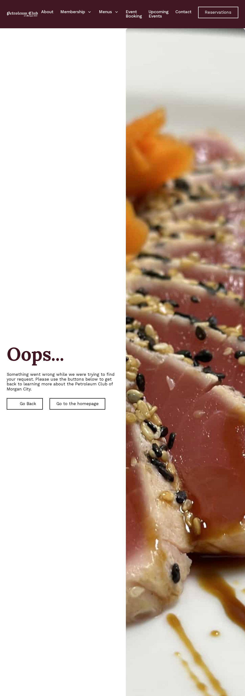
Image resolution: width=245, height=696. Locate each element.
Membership (72, 11)
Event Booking (134, 13)
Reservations (218, 12)
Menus (105, 11)
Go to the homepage (77, 403)
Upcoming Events (158, 13)
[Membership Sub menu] (89, 12)
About (47, 11)
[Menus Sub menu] (116, 12)
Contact (183, 11)
